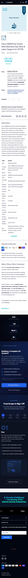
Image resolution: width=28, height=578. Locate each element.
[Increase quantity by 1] (18, 99)
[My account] (23, 2)
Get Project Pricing (13, 385)
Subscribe (7, 537)
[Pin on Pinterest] (20, 116)
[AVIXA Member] (14, 549)
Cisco (3, 52)
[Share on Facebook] (17, 116)
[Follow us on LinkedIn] (5, 559)
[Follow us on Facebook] (2, 559)
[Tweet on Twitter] (23, 116)
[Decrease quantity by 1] (9, 99)
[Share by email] (25, 116)
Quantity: (4, 99)
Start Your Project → (14, 481)
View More (14, 236)
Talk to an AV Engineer (14, 390)
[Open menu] (2, 2)
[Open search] (20, 2)
